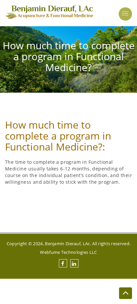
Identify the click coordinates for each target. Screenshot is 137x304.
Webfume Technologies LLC (68, 252)
